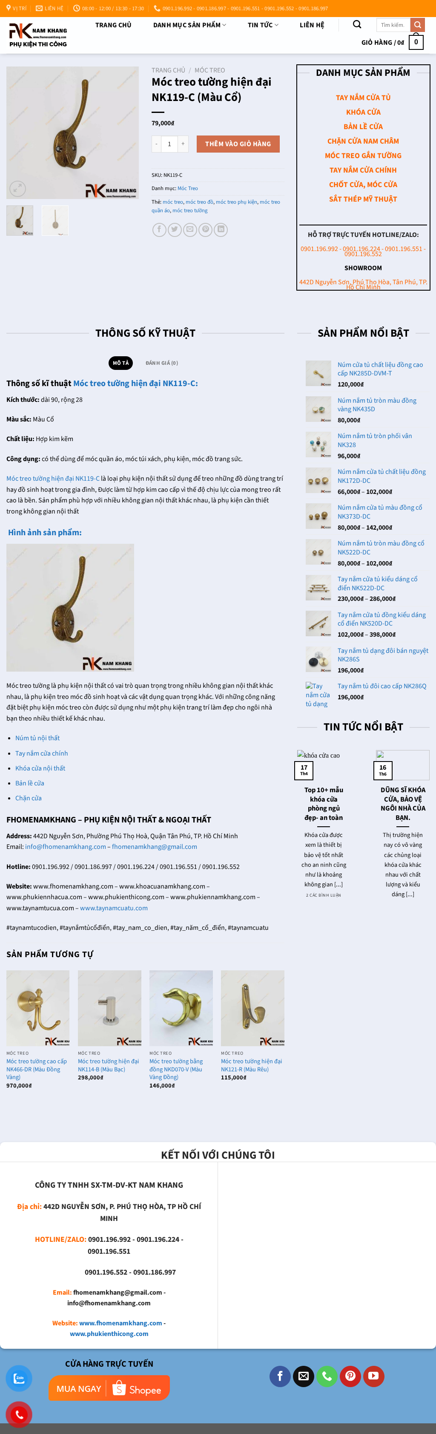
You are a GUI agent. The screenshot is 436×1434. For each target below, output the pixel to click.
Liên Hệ (312, 25)
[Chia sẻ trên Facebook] (159, 230)
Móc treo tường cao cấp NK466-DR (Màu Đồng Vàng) (36, 1070)
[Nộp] (417, 25)
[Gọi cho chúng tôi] (327, 1376)
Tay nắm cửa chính (41, 753)
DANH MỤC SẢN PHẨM (187, 25)
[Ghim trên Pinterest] (205, 230)
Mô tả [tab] (121, 363)
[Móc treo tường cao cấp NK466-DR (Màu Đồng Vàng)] (38, 1008)
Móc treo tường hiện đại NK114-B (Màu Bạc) (108, 1065)
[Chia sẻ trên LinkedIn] (221, 230)
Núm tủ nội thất (37, 738)
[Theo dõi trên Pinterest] (350, 1376)
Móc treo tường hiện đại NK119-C (53, 478)
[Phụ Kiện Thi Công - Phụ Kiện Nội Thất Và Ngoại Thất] (38, 35)
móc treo (173, 202)
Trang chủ (113, 25)
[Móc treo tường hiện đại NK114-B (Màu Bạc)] (109, 1008)
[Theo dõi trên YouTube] (373, 1376)
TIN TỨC (260, 25)
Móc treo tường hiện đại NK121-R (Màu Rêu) (251, 1065)
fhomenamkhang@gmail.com (154, 846)
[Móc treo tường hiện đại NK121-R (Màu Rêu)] (252, 1008)
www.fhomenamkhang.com (120, 1323)
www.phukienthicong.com (109, 1334)
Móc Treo (210, 70)
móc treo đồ (199, 202)
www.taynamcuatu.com (114, 908)
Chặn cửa (28, 798)
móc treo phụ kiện (236, 202)
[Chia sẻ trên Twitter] (175, 230)
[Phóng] (17, 189)
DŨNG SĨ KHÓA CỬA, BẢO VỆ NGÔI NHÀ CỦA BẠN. (403, 804)
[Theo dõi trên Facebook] (280, 1376)
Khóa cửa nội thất (40, 768)
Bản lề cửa (29, 783)
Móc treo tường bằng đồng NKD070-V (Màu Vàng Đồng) (176, 1070)
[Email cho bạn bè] (190, 230)
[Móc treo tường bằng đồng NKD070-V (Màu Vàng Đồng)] (181, 1008)
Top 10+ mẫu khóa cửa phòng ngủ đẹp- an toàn (323, 804)
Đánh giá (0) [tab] (162, 363)
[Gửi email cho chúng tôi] (303, 1376)
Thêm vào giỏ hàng (238, 144)
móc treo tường (189, 210)
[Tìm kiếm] (357, 24)
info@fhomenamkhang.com (65, 846)
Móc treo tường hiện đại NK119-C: (136, 384)
